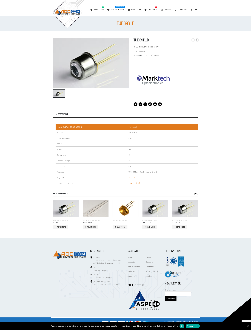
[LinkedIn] (196, 10)
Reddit (160, 104)
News (148, 257)
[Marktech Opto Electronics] (153, 80)
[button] (195, 193)
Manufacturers (117, 8)
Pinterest (150, 104)
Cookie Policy (151, 276)
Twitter (140, 104)
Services (135, 9)
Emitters (146, 55)
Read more (61, 227)
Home (129, 257)
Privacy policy (192, 326)
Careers (167, 9)
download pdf (134, 183)
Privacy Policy (152, 271)
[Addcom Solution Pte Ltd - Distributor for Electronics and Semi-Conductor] (74, 14)
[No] (247, 326)
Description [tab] (63, 114)
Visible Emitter (94, 220)
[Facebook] (191, 10)
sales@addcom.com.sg (102, 277)
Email (155, 104)
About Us (131, 276)
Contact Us (182, 9)
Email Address (170, 290)
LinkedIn (145, 104)
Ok (182, 326)
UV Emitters (154, 55)
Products (99, 8)
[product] (66, 208)
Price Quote (133, 177)
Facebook (135, 104)
